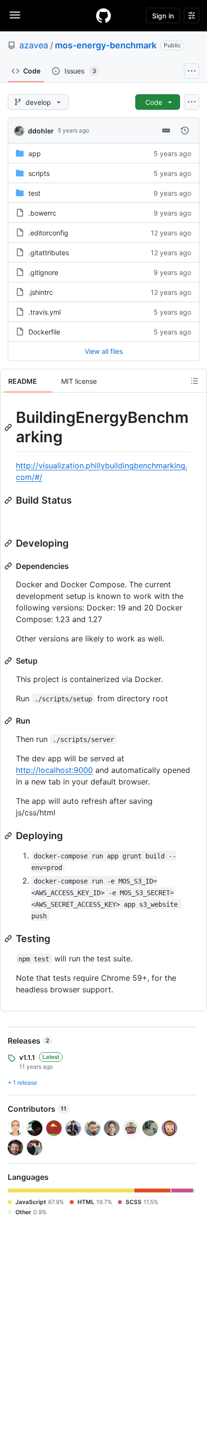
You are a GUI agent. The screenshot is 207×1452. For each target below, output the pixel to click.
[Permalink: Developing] (9, 543)
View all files (104, 351)
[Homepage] (103, 15)
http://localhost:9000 (54, 770)
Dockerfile (44, 332)
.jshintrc (40, 292)
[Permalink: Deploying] (9, 835)
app (34, 153)
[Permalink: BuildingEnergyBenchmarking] (9, 427)
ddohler (41, 131)
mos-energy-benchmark (105, 45)
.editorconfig (48, 233)
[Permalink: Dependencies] (9, 566)
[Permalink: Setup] (9, 661)
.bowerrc (42, 213)
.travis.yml (44, 312)
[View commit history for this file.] (185, 130)
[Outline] (194, 381)
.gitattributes (48, 252)
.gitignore (43, 272)
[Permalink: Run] (9, 720)
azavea (33, 45)
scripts (39, 173)
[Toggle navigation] (15, 15)
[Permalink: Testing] (9, 938)
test (34, 193)
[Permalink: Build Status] (9, 500)
